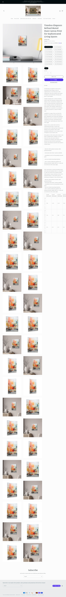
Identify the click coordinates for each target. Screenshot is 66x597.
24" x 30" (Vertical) (48, 61)
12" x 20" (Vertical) (48, 54)
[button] (4, 11)
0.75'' (46, 68)
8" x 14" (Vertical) (48, 49)
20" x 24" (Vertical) (48, 59)
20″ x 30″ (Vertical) (58, 59)
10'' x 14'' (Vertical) (48, 51)
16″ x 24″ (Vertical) (48, 56)
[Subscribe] (41, 576)
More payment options (53, 82)
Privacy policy (23, 594)
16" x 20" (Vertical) (58, 54)
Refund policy (18, 594)
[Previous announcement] (21, 2)
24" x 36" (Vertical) (58, 61)
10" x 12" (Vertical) (58, 49)
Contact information (41, 594)
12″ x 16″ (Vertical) (58, 51)
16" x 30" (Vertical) (58, 56)
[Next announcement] (45, 2)
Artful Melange (7, 594)
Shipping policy (34, 594)
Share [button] (46, 85)
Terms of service (28, 594)
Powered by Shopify (12, 594)
